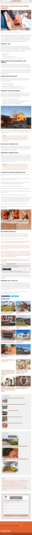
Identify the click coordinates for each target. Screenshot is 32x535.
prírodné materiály (23, 484)
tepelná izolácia (16, 488)
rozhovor (16, 485)
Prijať (7, 269)
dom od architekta (14, 480)
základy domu (28, 488)
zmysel (21, 32)
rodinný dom (11, 485)
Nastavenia (25, 269)
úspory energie (4, 489)
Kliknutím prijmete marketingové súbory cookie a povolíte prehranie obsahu (16, 498)
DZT (18, 480)
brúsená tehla (4, 480)
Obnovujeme (16, 523)
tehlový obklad (12, 488)
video (19, 488)
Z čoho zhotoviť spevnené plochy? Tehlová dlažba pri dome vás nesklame (15, 459)
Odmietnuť (16, 269)
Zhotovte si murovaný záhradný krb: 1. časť (15, 416)
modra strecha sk (22, 481)
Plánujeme (3, 523)
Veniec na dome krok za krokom (13, 410)
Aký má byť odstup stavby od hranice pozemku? (16, 398)
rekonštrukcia (5, 485)
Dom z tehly (16, 1)
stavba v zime (14, 32)
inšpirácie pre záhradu (13, 481)
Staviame (7, 523)
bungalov (8, 480)
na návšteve (12, 482)
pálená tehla (27, 484)
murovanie (7, 32)
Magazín (21, 523)
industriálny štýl (27, 480)
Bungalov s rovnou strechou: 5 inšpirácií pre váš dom (16, 404)
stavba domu (21, 485)
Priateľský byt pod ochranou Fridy (9, 472)
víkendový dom (21, 488)
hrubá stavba (3, 32)
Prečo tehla (20, 484)
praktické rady (10, 32)
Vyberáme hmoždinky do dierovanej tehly (15, 423)
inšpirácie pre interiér (6, 481)
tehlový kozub (8, 488)
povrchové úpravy (4, 484)
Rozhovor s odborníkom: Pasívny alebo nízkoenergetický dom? (15, 446)
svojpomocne (18, 32)
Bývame (12, 523)
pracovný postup (9, 484)
